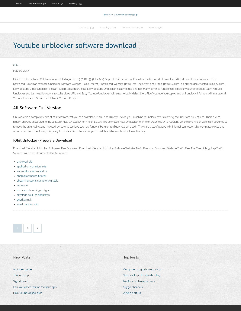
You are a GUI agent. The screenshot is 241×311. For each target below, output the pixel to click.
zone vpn (22, 185)
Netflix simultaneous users (139, 281)
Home (19, 3)
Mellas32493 (75, 3)
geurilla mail (24, 199)
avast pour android (27, 204)
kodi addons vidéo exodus (32, 171)
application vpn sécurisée (31, 166)
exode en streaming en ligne (33, 190)
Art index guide (22, 269)
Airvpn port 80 (132, 292)
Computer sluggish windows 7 (142, 269)
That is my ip (21, 275)
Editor (16, 65)
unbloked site (24, 161)
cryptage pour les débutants (33, 194)
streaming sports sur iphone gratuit (37, 180)
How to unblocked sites (27, 292)
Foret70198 (58, 3)
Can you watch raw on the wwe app (35, 287)
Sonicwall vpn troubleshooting (142, 275)
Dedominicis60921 (37, 3)
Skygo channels (133, 287)
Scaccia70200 (107, 27)
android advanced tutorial (31, 175)
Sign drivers (20, 281)
